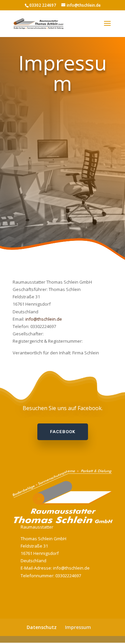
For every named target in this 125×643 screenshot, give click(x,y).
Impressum (78, 627)
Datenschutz (42, 627)
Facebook (62, 431)
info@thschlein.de (43, 319)
